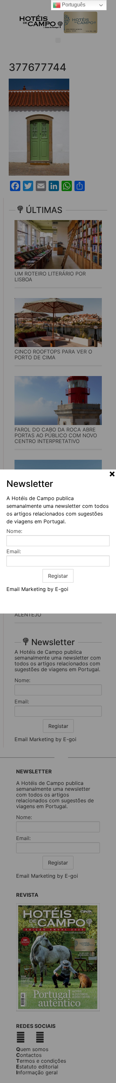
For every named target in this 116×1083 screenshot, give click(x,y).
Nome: (14, 531)
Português (73, 4)
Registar (58, 576)
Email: (13, 551)
